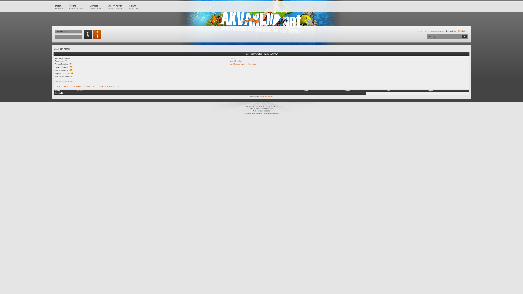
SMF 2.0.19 (249, 106)
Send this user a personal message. (243, 64)
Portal (59, 7)
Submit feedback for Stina (64, 82)
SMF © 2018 (259, 106)
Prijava (133, 7)
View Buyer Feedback (95, 86)
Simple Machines (271, 106)
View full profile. (236, 61)
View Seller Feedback (77, 86)
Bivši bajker (462, 31)
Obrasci (96, 7)
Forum (76, 7)
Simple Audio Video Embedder (261, 109)
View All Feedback (61, 86)
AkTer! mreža (115, 7)
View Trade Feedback (112, 86)
